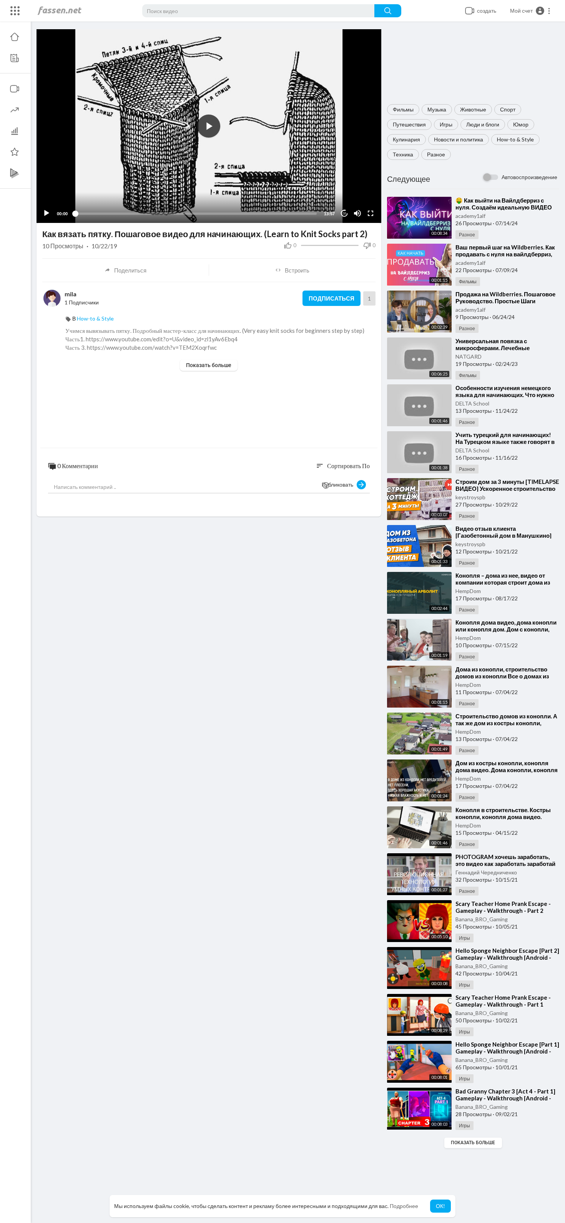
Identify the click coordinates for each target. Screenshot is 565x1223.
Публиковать (339, 484)
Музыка (436, 109)
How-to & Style (515, 139)
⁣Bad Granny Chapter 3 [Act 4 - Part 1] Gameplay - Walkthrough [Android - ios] (505, 1098)
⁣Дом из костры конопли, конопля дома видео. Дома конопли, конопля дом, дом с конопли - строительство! (507, 769)
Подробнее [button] (404, 1206)
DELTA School (472, 403)
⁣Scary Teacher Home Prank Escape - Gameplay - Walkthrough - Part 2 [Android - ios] (503, 910)
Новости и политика (458, 139)
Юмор (520, 124)
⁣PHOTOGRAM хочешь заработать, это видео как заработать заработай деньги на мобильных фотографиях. (506, 863)
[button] (530, 11)
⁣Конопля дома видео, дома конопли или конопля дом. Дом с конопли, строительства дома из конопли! (506, 629)
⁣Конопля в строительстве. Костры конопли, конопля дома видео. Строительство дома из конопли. (503, 816)
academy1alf (470, 216)
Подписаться (331, 298)
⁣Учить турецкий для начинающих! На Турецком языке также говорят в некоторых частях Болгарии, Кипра (505, 441)
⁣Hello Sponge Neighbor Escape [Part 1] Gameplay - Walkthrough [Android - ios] (507, 1051)
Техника (403, 154)
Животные (473, 109)
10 (344, 213)
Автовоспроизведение (529, 177)
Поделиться (130, 270)
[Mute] (357, 213)
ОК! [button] (440, 1206)
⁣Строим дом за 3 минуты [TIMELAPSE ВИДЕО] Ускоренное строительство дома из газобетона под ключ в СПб (507, 488)
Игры (446, 124)
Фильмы (403, 109)
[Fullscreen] (370, 213)
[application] (209, 126)
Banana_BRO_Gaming (481, 919)
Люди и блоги (482, 124)
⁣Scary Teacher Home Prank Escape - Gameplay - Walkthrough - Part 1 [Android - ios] (503, 1004)
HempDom (468, 591)
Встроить (297, 270)
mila (70, 293)
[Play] (46, 213)
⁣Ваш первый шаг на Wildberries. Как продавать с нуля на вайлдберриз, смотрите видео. (505, 254)
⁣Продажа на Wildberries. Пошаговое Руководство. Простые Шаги (505, 297)
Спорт (507, 109)
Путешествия (409, 124)
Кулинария (406, 139)
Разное (436, 154)
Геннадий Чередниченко (486, 872)
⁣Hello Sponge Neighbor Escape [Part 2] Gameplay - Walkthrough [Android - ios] (507, 957)
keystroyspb (470, 497)
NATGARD (468, 356)
